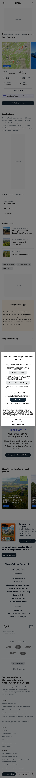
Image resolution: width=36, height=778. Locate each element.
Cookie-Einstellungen (18, 424)
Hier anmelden (27, 403)
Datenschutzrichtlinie (18, 422)
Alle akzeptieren (18, 372)
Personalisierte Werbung (18, 383)
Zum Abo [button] (18, 400)
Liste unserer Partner (27, 414)
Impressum (18, 419)
